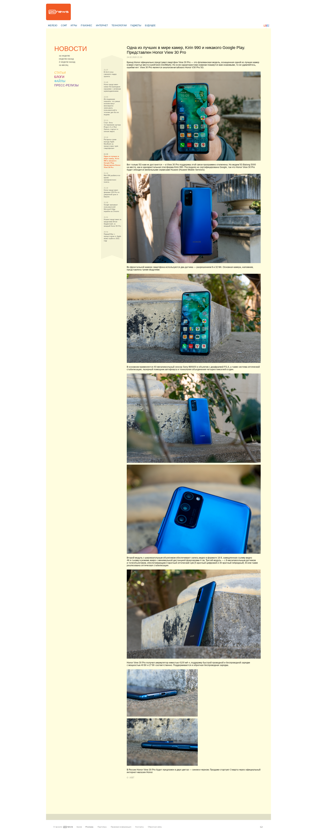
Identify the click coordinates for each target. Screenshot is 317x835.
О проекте (57, 827)
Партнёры (102, 827)
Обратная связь (155, 827)
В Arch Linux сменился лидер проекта (110, 74)
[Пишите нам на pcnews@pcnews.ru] (261, 826)
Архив (79, 827)
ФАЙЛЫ (59, 81)
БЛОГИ (59, 76)
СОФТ (64, 25)
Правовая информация (121, 827)
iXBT (132, 777)
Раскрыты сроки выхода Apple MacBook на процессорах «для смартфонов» (111, 144)
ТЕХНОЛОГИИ (119, 25)
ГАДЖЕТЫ (135, 25)
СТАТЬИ (60, 72)
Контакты (139, 827)
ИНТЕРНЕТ (102, 25)
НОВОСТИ (70, 48)
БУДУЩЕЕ (150, 25)
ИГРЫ (74, 25)
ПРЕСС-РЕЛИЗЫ (66, 85)
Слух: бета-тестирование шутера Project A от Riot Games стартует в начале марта (112, 127)
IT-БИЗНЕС (86, 25)
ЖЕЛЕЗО (52, 25)
